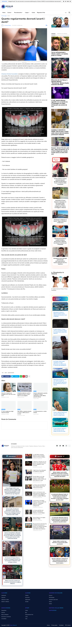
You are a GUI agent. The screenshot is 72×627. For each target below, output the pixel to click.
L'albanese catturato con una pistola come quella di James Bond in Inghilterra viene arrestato (39, 463)
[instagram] (66, 446)
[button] (66, 12)
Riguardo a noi (41, 12)
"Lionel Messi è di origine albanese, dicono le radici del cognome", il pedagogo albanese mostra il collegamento (39, 503)
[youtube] (63, 446)
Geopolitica (3, 610)
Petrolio (3, 612)
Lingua (27, 12)
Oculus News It (13, 625)
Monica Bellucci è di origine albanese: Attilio (39, 518)
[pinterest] (70, 1)
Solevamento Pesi (29, 614)
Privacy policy (54, 625)
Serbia (50, 603)
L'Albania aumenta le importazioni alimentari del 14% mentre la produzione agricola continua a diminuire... (31, 1)
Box (26, 612)
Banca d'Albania (4, 614)
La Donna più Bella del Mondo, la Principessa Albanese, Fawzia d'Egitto (39, 511)
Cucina (9, 12)
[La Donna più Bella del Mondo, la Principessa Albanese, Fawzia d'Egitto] (28, 512)
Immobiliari (3, 618)
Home (3, 12)
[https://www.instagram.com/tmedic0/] (69, 446)
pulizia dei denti (11, 372)
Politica (26, 595)
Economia (27, 597)
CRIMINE (53, 33)
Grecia (50, 601)
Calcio (33, 12)
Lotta (26, 616)
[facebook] (63, 1)
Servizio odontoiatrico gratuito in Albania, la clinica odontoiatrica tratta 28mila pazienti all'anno (40, 395)
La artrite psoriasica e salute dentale (40, 412)
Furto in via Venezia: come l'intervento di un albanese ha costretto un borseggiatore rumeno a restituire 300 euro (39, 494)
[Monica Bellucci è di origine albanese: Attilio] (28, 519)
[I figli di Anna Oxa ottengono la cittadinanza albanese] (28, 472)
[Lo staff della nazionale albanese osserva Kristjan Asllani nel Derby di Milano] (28, 456)
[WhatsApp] (21, 376)
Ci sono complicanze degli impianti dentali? (7, 412)
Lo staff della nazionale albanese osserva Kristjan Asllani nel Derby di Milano (39, 456)
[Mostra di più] (29, 376)
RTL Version (68, 625)
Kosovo (50, 595)
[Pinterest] (23, 376)
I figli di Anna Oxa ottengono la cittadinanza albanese (39, 471)
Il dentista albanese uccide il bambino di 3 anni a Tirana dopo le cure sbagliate (24, 394)
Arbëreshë (3, 595)
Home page (3, 15)
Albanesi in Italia (5, 599)
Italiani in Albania (5, 601)
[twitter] (65, 1)
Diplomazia (27, 599)
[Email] (26, 376)
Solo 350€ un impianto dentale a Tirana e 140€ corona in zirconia (24, 412)
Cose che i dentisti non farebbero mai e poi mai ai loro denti (8, 394)
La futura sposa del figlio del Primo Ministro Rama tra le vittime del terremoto (39, 486)
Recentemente (18, 12)
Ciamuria (3, 597)
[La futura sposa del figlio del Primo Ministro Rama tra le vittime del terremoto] (28, 486)
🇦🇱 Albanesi (64, 159)
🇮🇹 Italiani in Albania (56, 159)
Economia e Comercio (6, 616)
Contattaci (61, 625)
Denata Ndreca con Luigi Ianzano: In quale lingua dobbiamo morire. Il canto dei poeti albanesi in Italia (39, 478)
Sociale (26, 601)
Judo (26, 618)
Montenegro (51, 597)
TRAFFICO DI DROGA (62, 33)
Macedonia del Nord (53, 599)
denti (9, 15)
